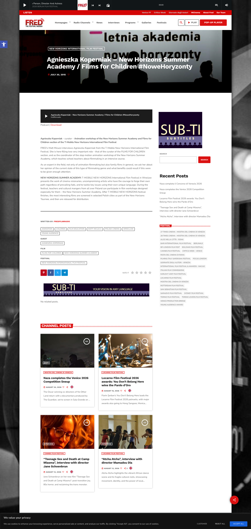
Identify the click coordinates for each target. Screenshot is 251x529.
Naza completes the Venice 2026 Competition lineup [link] (65, 379)
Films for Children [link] (51, 253)
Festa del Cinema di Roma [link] (172, 255)
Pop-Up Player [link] (213, 22)
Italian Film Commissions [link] (172, 270)
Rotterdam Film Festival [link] (172, 286)
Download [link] (56, 125)
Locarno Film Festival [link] (113, 372)
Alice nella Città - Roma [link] (172, 239)
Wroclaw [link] (128, 229)
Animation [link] (47, 229)
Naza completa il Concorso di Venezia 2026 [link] (181, 183)
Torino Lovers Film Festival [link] (195, 297)
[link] (4, 44)
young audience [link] (50, 233)
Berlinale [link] (198, 243)
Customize (202, 524)
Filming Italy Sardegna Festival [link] (176, 259)
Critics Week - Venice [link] (192, 251)
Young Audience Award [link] (172, 305)
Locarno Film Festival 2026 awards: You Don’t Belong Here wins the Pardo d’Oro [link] (123, 381)
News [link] (46, 363)
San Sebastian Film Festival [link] (174, 289)
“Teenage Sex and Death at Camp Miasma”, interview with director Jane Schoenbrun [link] (66, 462)
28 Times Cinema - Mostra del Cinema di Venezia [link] (183, 236)
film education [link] (77, 229)
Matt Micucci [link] (95, 229)
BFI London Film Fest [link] (170, 247)
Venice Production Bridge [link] (173, 301)
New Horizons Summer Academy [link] (80, 253)
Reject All (220, 524)
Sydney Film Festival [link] (194, 293)
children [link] (60, 229)
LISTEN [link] (27, 12)
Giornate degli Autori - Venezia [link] (175, 263)
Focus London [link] (200, 259)
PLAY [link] (192, 22)
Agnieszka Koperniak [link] (52, 243)
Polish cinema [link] (112, 229)
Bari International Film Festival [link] (176, 243)
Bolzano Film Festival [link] (192, 247)
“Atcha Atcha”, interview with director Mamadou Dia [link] (122, 460)
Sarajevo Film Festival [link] (171, 293)
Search (163, 154)
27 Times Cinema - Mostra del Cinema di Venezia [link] (183, 232)
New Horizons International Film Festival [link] (76, 48)
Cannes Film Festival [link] (54, 453)
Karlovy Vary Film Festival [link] (173, 274)
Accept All (238, 524)
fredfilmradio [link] (62, 222)
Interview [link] (48, 444)
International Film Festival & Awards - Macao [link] (183, 266)
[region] (125, 521)
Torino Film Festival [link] (170, 297)
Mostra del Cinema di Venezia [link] (58, 372)
